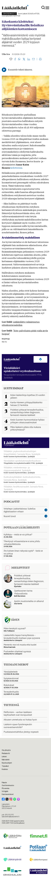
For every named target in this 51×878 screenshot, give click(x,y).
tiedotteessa (16, 167)
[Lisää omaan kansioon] (10, 59)
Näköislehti (5, 760)
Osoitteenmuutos (8, 785)
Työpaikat (5, 766)
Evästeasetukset (8, 794)
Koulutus (5, 769)
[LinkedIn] (28, 59)
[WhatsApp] (19, 59)
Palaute (4, 782)
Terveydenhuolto (9, 14)
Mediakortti (6, 753)
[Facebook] (15, 59)
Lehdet (4, 757)
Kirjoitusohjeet (7, 763)
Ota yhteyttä (6, 750)
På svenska (5, 788)
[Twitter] (24, 59)
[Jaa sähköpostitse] (33, 59)
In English (5, 791)
